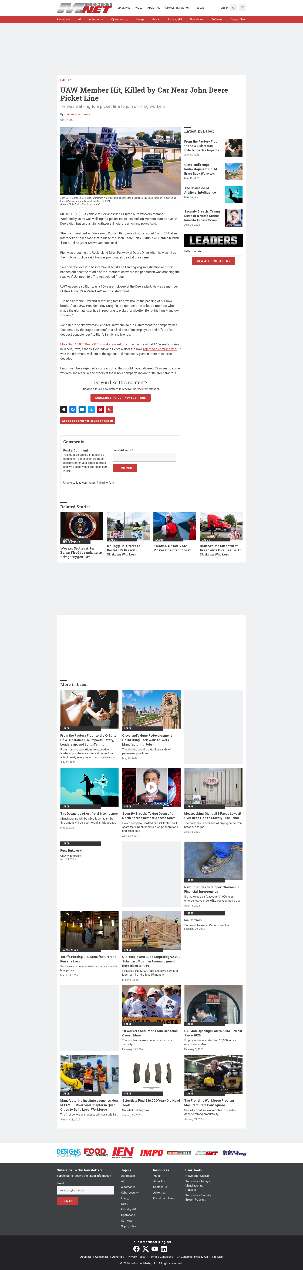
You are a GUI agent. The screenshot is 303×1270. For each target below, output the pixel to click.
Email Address (123, 450)
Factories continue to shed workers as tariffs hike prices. (88, 968)
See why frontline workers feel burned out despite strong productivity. (210, 1112)
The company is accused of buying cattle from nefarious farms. (213, 825)
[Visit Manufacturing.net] (207, 1152)
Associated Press (78, 114)
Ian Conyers (193, 920)
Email (60, 1183)
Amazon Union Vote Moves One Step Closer (172, 548)
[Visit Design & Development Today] (69, 1152)
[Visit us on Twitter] (145, 1249)
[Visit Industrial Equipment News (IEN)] (123, 1152)
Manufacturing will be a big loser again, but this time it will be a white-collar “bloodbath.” (88, 820)
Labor (65, 80)
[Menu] (242, 7)
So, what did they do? (135, 1110)
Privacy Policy (136, 1256)
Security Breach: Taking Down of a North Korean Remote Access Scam (202, 216)
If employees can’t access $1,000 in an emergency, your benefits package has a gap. (212, 898)
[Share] (72, 409)
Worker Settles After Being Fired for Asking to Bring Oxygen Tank (81, 552)
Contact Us (102, 1256)
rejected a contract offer (160, 349)
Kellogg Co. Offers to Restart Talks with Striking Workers (123, 550)
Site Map (217, 1256)
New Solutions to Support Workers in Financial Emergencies (211, 889)
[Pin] (100, 409)
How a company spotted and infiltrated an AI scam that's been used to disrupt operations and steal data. (150, 827)
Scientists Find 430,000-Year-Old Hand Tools (151, 1103)
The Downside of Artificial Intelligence (200, 190)
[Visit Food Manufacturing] (96, 1152)
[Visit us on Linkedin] (164, 1249)
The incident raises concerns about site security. (147, 1042)
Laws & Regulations (71, 541)
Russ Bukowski (71, 850)
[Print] (63, 409)
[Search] (233, 7)
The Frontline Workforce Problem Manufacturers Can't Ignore (209, 1103)
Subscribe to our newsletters (120, 397)
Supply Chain (70, 949)
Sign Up (67, 1201)
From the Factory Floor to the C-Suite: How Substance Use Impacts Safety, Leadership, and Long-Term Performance (202, 146)
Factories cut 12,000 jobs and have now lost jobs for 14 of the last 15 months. (150, 972)
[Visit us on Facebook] (136, 1249)
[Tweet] (91, 409)
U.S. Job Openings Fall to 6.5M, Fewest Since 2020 (213, 1033)
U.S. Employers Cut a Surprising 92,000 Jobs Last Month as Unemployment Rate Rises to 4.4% (151, 961)
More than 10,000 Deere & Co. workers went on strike (97, 344)
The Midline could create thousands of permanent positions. (146, 751)
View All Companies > (213, 261)
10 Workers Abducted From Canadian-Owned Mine (150, 1033)
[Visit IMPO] (151, 1152)
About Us (86, 1256)
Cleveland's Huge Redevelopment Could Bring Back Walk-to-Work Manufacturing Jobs (200, 169)
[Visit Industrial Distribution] (179, 1152)
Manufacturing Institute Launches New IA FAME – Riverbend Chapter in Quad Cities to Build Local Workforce (89, 1105)
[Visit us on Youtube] (155, 1249)
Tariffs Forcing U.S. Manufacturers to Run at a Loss (88, 959)
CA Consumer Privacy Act (192, 1256)
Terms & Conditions (161, 1256)
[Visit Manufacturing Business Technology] (234, 1152)
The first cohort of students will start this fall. (89, 1114)
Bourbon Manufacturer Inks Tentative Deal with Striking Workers (221, 550)
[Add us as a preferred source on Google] (109, 409)
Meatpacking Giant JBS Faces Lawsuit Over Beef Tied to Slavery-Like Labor (212, 816)
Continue (125, 468)
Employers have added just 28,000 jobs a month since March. (210, 1042)
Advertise (118, 1256)
